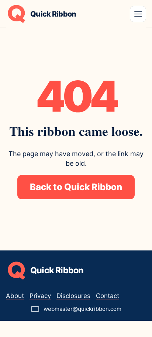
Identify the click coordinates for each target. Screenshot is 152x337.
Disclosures (73, 295)
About (15, 295)
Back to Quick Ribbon (76, 187)
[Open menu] (138, 14)
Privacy (40, 295)
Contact (107, 295)
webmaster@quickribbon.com (82, 308)
